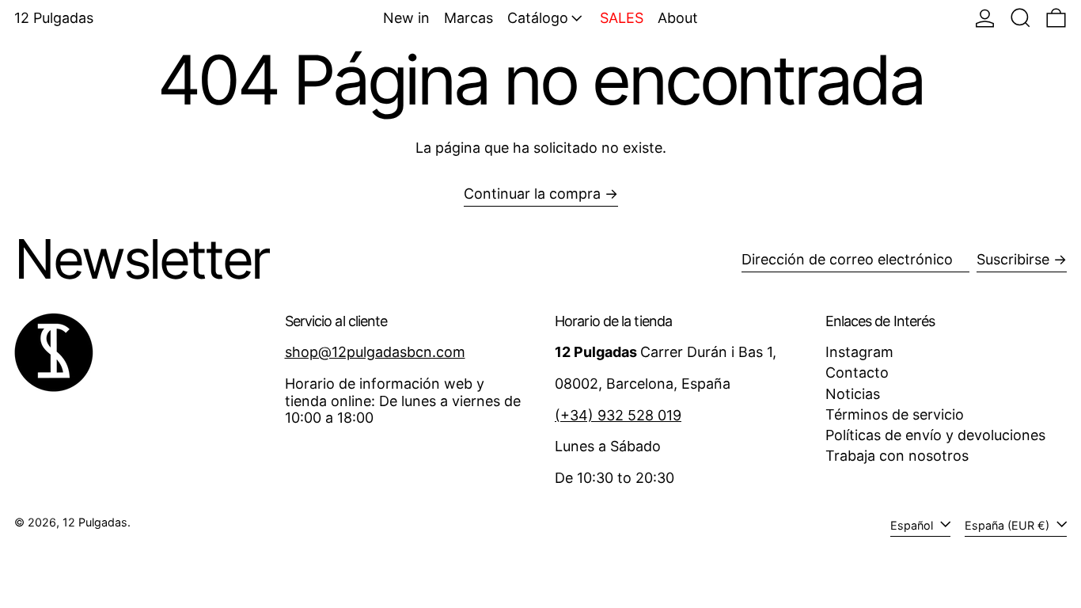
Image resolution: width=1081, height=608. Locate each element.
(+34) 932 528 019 (618, 415)
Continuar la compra (532, 193)
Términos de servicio (894, 414)
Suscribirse (1013, 259)
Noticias (852, 394)
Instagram (859, 352)
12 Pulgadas (53, 18)
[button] (1020, 18)
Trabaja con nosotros (897, 455)
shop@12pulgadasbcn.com (375, 352)
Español (913, 525)
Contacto (857, 372)
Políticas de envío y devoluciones (935, 435)
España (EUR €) (1009, 525)
